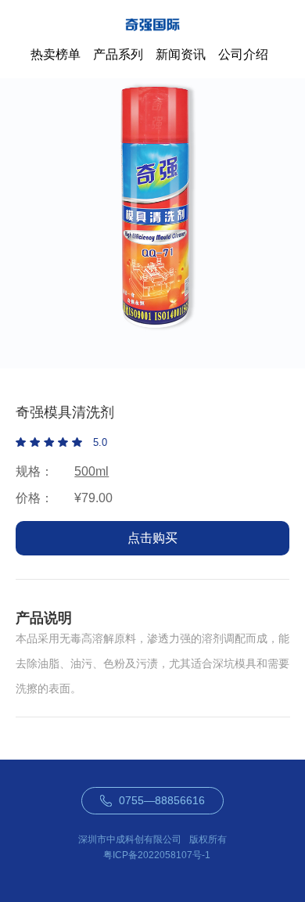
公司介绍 (243, 54)
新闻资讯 (181, 54)
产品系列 (118, 54)
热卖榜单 (55, 54)
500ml (91, 471)
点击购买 (152, 537)
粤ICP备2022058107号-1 (156, 855)
